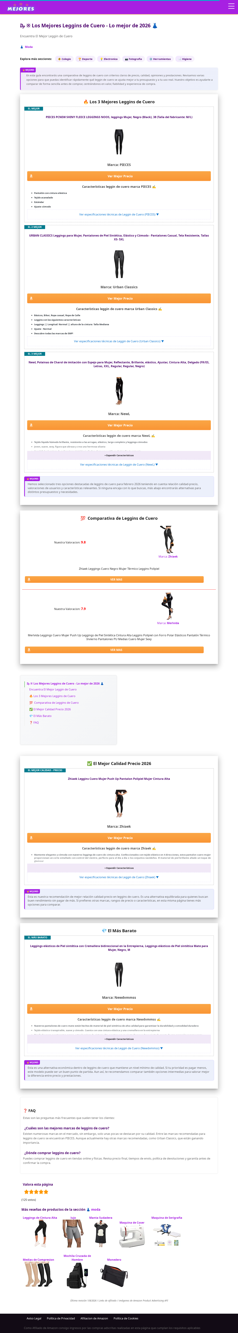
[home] (21, 6)
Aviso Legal (34, 1318)
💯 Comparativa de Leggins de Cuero (54, 703)
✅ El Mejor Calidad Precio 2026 (50, 709)
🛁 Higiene (185, 59)
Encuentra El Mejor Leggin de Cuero (53, 689)
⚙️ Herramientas (160, 59)
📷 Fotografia (133, 59)
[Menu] (231, 6)
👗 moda (93, 1209)
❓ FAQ (34, 722)
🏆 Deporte (85, 59)
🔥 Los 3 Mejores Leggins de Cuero (52, 696)
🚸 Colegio (64, 59)
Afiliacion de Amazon (94, 1318)
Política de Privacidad (61, 1318)
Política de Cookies (126, 1318)
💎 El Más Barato (40, 716)
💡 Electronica (109, 59)
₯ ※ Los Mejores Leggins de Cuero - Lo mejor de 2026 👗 (65, 683)
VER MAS (116, 579)
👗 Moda (26, 47)
